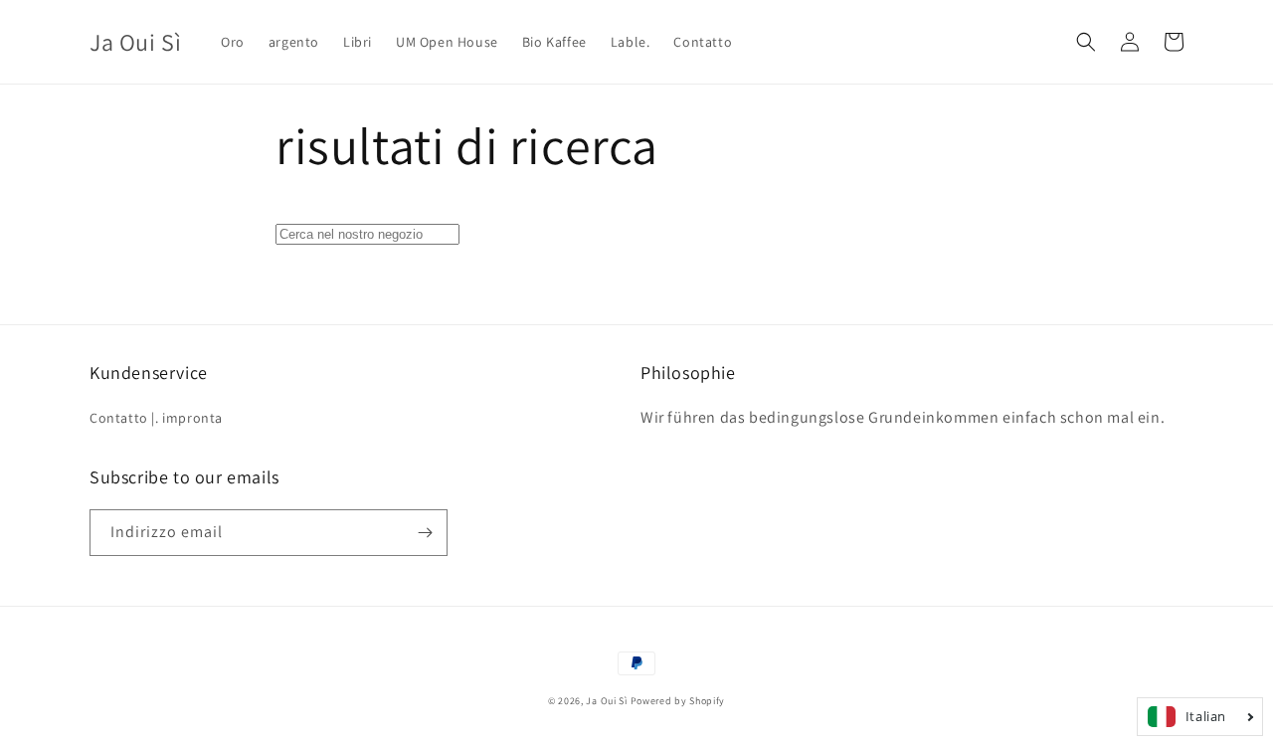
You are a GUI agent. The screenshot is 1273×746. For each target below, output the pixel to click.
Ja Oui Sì (606, 700)
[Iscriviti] (425, 532)
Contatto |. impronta (156, 418)
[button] (1086, 42)
